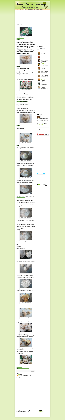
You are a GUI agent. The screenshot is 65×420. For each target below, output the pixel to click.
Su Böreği (42, 86)
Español (45, 9)
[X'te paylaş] (32, 371)
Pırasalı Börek (42, 67)
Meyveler (26, 9)
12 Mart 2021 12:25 (20, 376)
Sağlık (34, 9)
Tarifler (20, 9)
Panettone (42, 59)
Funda (42, 115)
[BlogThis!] (31, 371)
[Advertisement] (32, 16)
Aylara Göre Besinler (43, 63)
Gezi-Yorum (37, 9)
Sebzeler (23, 9)
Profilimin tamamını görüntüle (40, 124)
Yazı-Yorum (41, 9)
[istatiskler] (41, 411)
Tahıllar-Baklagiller (30, 9)
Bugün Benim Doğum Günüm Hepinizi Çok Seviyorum (44, 79)
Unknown (19, 374)
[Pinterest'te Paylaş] (33, 371)
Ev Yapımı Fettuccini (43, 82)
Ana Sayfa (17, 9)
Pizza (41, 52)
